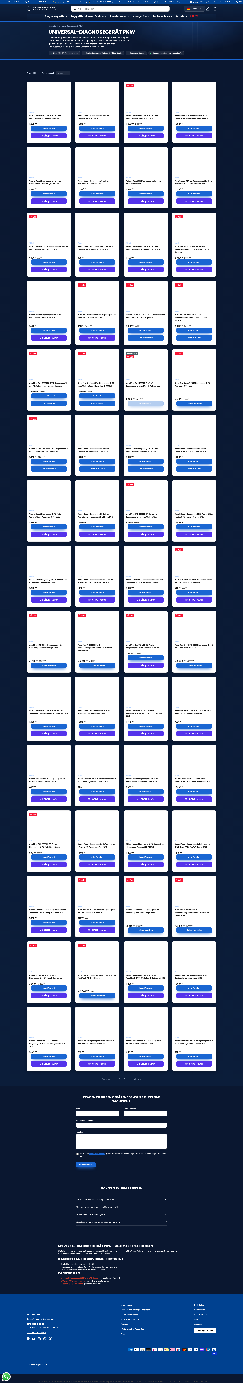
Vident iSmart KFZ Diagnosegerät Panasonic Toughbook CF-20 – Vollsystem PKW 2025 (144, 581)
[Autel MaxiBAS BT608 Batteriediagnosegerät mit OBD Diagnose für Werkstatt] (194, 560)
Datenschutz (199, 1310)
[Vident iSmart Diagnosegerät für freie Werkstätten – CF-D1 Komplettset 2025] (194, 429)
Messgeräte (140, 16)
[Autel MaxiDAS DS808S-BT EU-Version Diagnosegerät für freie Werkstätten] (145, 495)
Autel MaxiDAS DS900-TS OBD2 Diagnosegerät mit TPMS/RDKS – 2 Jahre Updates (48, 450)
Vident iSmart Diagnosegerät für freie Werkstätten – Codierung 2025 (93, 182)
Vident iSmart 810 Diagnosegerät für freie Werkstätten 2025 (143, 182)
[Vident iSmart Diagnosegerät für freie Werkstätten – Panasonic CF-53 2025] (145, 429)
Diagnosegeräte (54, 16)
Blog (123, 1334)
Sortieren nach (48, 73)
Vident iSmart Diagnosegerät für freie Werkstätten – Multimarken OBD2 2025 (45, 116)
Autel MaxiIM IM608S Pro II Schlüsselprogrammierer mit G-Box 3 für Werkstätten (95, 648)
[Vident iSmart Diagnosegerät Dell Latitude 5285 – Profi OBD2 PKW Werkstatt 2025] (97, 560)
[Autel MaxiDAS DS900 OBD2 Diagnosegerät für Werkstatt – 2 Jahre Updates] (97, 295)
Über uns (124, 1324)
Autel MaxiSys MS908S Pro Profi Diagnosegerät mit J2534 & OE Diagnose (143, 384)
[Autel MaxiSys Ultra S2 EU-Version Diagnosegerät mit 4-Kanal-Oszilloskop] (145, 626)
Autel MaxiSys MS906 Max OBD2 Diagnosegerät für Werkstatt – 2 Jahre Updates (191, 317)
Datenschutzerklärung (97, 1153)
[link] (105, 1079)
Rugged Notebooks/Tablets (87, 16)
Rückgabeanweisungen (130, 1319)
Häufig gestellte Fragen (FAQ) (133, 1329)
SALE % (194, 16)
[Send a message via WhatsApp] (6, 1377)
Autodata (181, 16)
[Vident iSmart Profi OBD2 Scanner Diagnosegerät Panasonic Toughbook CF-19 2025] (145, 691)
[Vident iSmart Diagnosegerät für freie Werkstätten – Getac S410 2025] (48, 295)
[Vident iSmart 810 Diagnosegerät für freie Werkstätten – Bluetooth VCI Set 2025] (97, 227)
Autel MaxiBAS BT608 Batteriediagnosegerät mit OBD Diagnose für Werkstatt (193, 581)
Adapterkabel (118, 16)
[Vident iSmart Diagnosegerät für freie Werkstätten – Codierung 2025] (97, 162)
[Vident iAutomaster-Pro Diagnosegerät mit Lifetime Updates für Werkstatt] (48, 759)
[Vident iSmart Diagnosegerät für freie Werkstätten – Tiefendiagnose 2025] (97, 429)
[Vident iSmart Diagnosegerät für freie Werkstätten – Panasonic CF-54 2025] (48, 495)
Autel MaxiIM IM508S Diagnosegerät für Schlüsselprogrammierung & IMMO (45, 646)
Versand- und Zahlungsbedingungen (135, 1310)
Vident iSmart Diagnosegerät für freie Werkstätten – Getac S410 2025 (45, 316)
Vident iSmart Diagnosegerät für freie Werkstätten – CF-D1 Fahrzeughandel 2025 (143, 247)
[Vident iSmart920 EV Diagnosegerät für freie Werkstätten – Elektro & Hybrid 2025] (194, 162)
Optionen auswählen (194, 403)
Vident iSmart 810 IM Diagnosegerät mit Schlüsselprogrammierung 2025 (94, 711)
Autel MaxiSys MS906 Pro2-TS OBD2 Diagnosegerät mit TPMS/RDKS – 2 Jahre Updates (192, 249)
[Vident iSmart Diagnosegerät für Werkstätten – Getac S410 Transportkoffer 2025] (194, 495)
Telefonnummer (85, 1120)
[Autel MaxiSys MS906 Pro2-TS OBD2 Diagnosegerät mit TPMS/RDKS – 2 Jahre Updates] (194, 227)
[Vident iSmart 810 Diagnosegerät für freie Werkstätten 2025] (145, 162)
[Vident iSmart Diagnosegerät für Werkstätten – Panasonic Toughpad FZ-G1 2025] (48, 560)
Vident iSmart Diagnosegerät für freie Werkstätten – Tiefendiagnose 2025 (93, 450)
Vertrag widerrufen (205, 1330)
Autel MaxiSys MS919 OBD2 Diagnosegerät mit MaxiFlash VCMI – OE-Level (194, 646)
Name (78, 1109)
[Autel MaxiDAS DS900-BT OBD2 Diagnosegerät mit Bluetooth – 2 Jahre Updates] (145, 295)
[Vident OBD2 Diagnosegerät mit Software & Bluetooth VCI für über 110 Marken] (194, 691)
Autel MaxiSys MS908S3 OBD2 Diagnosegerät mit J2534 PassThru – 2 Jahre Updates (48, 384)
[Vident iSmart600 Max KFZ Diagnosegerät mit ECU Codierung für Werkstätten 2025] (97, 759)
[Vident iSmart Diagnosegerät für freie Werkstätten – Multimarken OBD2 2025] (48, 96)
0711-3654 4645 (35, 1324)
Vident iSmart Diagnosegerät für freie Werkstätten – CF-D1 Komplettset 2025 (191, 450)
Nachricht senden (85, 1165)
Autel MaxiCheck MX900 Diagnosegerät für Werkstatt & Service (192, 384)
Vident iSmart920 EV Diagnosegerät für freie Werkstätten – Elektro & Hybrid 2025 (193, 182)
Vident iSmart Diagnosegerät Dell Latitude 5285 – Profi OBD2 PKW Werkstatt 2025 (95, 581)
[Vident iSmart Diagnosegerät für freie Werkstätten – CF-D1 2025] (97, 96)
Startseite (52, 26)
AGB (196, 1319)
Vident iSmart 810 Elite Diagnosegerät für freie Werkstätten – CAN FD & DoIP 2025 (48, 247)
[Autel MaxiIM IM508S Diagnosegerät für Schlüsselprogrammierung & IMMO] (48, 626)
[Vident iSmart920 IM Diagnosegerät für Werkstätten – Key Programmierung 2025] (194, 96)
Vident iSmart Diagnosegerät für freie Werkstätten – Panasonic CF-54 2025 (45, 515)
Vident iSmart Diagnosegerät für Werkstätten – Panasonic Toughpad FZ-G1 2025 (48, 581)
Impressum (198, 1324)
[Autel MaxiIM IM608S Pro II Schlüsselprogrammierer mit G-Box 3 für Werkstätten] (97, 626)
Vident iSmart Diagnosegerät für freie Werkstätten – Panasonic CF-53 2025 (142, 450)
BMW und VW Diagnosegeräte (73, 1281)
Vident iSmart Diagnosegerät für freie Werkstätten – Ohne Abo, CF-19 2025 (45, 182)
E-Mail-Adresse (129, 1109)
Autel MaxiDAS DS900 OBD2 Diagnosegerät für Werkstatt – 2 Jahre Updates (97, 316)
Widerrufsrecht (200, 1314)
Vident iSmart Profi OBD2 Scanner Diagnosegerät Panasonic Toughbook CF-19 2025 (144, 713)
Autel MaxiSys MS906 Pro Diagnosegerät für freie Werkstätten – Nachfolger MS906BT (96, 384)
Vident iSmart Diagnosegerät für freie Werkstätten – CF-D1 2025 (93, 116)
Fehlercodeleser (162, 16)
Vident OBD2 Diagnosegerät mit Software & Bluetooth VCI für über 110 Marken (193, 711)
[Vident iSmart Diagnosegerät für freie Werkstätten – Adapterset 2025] (145, 96)
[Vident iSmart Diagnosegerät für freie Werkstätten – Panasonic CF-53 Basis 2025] (97, 495)
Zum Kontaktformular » (36, 1332)
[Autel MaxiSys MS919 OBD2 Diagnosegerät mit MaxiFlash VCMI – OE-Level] (194, 626)
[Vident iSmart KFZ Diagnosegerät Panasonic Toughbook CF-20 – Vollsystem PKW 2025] (145, 560)
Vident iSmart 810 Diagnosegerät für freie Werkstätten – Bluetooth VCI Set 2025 (95, 247)
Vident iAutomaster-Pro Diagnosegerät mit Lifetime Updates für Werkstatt (47, 780)
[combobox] (120, 9)
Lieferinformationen (129, 1314)
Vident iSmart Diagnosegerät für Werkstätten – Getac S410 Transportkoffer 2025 (194, 515)
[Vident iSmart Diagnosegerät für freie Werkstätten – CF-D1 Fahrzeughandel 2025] (145, 227)
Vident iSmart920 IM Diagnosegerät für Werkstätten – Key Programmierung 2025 (192, 116)
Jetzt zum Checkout (145, 338)
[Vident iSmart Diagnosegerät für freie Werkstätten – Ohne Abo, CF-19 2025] (48, 162)
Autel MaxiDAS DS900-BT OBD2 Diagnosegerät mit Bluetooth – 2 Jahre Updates (145, 316)
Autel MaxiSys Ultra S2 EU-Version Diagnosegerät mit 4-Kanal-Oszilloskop (142, 646)
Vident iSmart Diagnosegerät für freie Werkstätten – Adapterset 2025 (142, 116)
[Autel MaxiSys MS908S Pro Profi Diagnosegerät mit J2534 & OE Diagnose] (145, 364)
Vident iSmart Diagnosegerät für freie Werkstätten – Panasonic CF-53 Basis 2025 (96, 515)
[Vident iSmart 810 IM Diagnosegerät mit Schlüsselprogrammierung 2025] (97, 691)
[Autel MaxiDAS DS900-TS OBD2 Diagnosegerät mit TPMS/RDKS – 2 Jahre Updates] (48, 429)
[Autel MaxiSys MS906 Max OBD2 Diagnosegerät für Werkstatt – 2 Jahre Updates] (194, 295)
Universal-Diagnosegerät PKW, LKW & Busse (79, 1278)
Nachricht (79, 1132)
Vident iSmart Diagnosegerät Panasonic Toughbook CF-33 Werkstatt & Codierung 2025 (48, 711)
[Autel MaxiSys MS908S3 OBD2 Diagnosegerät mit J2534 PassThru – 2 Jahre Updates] (48, 364)
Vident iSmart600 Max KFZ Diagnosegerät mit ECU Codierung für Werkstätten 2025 (97, 780)
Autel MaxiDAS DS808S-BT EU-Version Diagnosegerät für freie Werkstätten (142, 515)
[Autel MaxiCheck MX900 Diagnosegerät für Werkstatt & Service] (194, 364)
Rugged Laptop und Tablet (72, 1284)
